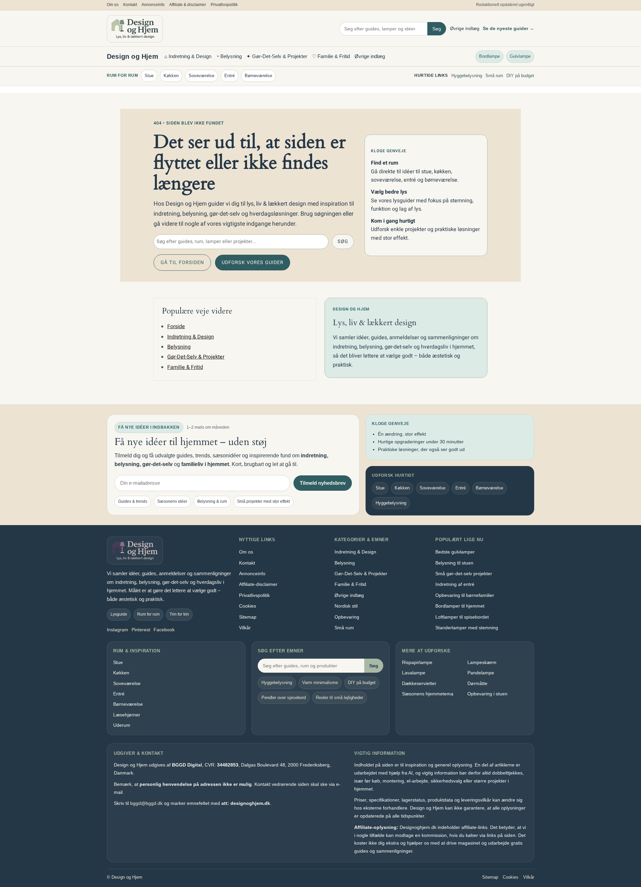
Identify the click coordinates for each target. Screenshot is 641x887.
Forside (176, 326)
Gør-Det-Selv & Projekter (195, 357)
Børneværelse (258, 75)
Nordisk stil (346, 606)
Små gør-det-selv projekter (463, 573)
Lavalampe (413, 672)
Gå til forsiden (182, 262)
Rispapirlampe (417, 662)
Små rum (494, 75)
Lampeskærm (481, 662)
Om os (113, 4)
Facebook (164, 629)
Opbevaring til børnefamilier (464, 595)
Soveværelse (201, 75)
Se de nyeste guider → (508, 28)
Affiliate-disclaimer (258, 584)
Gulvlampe (520, 55)
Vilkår (245, 627)
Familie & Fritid (185, 367)
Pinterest (141, 629)
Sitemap (247, 617)
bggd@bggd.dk (146, 803)
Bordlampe (489, 55)
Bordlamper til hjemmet (459, 606)
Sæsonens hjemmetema (427, 693)
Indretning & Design (190, 337)
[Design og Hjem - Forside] (135, 28)
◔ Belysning (229, 56)
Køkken (171, 75)
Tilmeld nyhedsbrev (323, 483)
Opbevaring (347, 617)
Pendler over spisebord (283, 697)
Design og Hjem (132, 56)
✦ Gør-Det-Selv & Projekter (276, 56)
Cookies (247, 606)
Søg (436, 28)
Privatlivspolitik (224, 4)
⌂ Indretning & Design (187, 56)
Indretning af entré (454, 584)
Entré (229, 75)
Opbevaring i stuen (487, 693)
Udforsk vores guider (252, 262)
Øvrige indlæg (464, 28)
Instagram (117, 629)
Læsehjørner (126, 714)
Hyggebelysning (466, 75)
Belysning (179, 347)
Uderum (121, 725)
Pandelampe (480, 672)
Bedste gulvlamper (455, 552)
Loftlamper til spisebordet (462, 617)
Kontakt (130, 4)
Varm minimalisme (320, 682)
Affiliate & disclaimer (187, 4)
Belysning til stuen (454, 563)
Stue (149, 75)
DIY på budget (520, 75)
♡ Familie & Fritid (331, 56)
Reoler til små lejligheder (339, 697)
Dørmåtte (477, 683)
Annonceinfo (153, 4)
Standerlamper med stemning (466, 627)
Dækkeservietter (419, 683)
